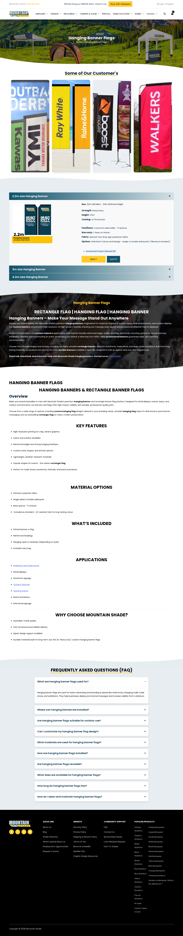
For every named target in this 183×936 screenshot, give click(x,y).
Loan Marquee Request (114, 841)
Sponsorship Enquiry (113, 836)
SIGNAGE (54, 13)
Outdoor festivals (21, 584)
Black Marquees (156, 846)
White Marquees (156, 841)
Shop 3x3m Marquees (120, 4)
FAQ (106, 827)
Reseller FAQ (79, 851)
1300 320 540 (33, 4)
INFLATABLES (69, 13)
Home (79, 42)
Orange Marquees (157, 870)
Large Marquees (156, 832)
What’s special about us (54, 841)
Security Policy (80, 827)
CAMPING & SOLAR (88, 13)
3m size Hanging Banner (29, 269)
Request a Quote (51, 851)
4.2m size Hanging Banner (30, 277)
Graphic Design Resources (85, 856)
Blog (45, 832)
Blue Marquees (155, 866)
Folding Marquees (156, 827)
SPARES (138, 13)
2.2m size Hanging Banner (30, 196)
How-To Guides (111, 846)
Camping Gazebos (157, 875)
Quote (113, 259)
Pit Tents (137, 903)
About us (47, 827)
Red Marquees (155, 856)
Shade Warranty (50, 836)
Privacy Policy (79, 832)
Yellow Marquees (156, 861)
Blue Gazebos (140, 873)
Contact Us (109, 832)
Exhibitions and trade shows (26, 565)
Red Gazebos (140, 869)
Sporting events (20, 591)
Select (93, 259)
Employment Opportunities (55, 846)
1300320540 (115, 356)
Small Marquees (156, 837)
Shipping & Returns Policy (85, 836)
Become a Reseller (82, 846)
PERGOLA (106, 13)
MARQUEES (40, 13)
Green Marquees (156, 851)
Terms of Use (79, 841)
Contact (150, 13)
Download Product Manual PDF (101, 251)
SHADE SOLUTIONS (121, 13)
